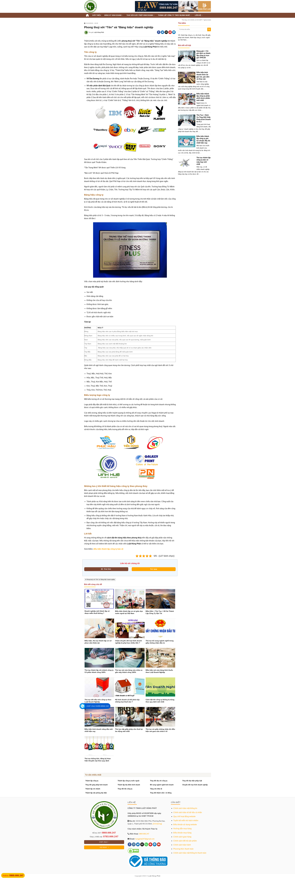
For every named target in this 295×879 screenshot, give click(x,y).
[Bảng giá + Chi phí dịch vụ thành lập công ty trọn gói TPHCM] (187, 56)
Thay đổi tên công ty (125, 789)
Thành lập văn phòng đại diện (96, 793)
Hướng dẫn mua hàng (182, 829)
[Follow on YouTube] (159, 844)
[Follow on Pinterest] (150, 844)
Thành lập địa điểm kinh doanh (129, 785)
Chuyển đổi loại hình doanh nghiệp (195, 785)
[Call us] (146, 844)
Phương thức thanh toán (183, 849)
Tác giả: (96, 32)
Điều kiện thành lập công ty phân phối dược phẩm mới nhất (203, 97)
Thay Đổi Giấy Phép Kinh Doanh (140, 15)
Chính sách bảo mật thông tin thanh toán (189, 853)
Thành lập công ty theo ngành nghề (174, 15)
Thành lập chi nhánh (92, 789)
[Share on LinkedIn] (174, 32)
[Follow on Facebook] (129, 844)
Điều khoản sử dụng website (185, 825)
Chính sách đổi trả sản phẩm (185, 841)
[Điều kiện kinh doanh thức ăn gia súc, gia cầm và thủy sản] (187, 77)
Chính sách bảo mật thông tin (185, 808)
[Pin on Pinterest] (170, 32)
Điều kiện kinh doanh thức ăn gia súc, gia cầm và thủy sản (202, 75)
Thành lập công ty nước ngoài (128, 781)
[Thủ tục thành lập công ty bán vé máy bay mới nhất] (187, 163)
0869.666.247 (109, 832)
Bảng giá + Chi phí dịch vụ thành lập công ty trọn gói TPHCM (203, 54)
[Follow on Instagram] (134, 844)
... (191, 67)
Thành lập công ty (91, 781)
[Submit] (209, 29)
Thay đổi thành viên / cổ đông (160, 793)
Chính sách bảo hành (182, 845)
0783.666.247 (110, 836)
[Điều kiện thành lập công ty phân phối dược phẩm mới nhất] (187, 99)
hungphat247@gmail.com (145, 839)
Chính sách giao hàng (182, 837)
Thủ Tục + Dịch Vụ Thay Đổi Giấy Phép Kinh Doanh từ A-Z (203, 118)
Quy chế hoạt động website (184, 816)
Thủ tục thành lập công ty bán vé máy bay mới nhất (203, 161)
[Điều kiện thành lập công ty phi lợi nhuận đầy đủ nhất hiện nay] (187, 141)
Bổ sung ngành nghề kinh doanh (162, 785)
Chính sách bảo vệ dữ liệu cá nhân (187, 812)
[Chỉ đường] (157, 824)
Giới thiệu (96, 15)
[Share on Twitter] (162, 32)
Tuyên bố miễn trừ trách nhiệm (185, 820)
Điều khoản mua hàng (182, 833)
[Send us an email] (142, 844)
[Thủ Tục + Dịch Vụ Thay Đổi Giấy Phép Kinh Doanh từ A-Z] (187, 120)
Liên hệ (198, 15)
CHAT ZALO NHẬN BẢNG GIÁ (98, 706)
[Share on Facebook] (158, 32)
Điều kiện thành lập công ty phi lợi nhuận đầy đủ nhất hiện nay (203, 139)
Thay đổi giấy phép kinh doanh (96, 785)
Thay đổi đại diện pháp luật (192, 781)
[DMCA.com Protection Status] (133, 851)
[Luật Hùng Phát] (96, 6)
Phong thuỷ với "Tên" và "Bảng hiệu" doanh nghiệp (101, 579)
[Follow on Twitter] (138, 844)
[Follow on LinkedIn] (154, 844)
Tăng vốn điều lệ (156, 789)
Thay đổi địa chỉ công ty (158, 781)
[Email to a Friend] (166, 32)
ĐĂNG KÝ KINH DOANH (113, 15)
